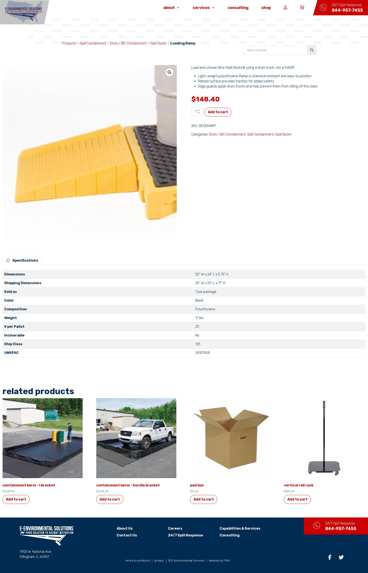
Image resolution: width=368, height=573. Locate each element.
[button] (169, 72)
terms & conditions (138, 560)
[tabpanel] (184, 315)
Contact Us (127, 535)
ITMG (227, 560)
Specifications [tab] (25, 260)
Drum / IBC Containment (128, 43)
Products (69, 43)
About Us (125, 528)
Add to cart (218, 112)
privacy (159, 560)
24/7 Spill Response (185, 535)
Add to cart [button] (16, 499)
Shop (266, 7)
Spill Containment (93, 43)
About (169, 7)
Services (201, 7)
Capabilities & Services (240, 528)
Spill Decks (158, 43)
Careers (175, 528)
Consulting (238, 7)
